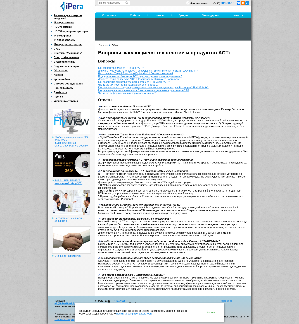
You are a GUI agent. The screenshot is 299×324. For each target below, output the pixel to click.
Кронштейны (62, 79)
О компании (109, 15)
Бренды (183, 15)
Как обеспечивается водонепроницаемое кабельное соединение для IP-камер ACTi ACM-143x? (153, 87)
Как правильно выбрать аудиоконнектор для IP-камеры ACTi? (134, 82)
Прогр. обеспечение (66, 57)
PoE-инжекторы (64, 88)
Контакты (238, 15)
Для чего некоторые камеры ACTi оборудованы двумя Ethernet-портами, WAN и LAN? (148, 70)
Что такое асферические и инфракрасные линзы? (127, 93)
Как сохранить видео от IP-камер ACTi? (121, 68)
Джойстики (60, 92)
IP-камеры (119, 300)
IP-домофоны (62, 35)
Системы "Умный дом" (68, 53)
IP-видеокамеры (64, 22)
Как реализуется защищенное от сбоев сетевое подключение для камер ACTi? (143, 90)
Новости (159, 15)
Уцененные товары (66, 101)
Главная (103, 45)
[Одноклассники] (243, 3)
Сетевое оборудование (68, 83)
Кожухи (58, 75)
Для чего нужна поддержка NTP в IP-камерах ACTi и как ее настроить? (139, 79)
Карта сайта (226, 301)
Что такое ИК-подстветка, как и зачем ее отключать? (128, 84)
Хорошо (211, 312)
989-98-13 (227, 3)
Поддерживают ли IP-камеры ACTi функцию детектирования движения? (140, 76)
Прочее (58, 96)
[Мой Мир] (247, 3)
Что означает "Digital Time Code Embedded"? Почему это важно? (135, 73)
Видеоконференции (66, 66)
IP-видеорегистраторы (68, 44)
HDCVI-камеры (63, 27)
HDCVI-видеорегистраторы (71, 31)
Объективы (61, 70)
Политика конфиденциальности (69, 319)
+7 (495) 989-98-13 (65, 303)
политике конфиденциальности (134, 313)
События (135, 15)
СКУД (57, 48)
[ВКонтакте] (238, 3)
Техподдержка (210, 15)
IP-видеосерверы (65, 40)
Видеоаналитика (64, 61)
